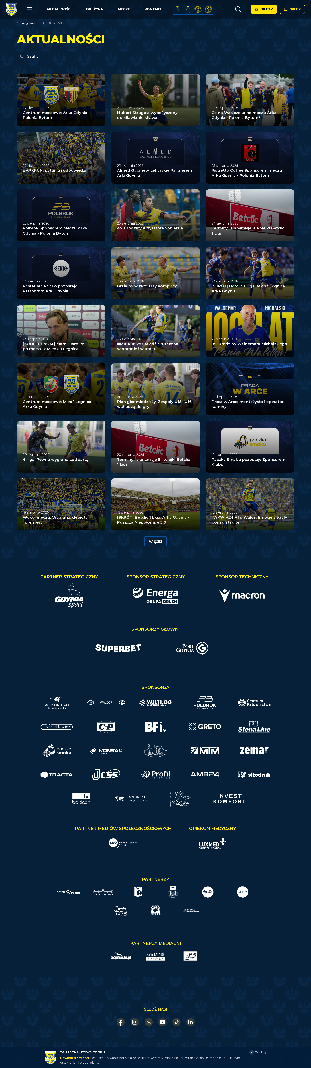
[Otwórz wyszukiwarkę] (238, 9)
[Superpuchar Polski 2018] (208, 9)
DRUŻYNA (94, 9)
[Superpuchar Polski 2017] (198, 9)
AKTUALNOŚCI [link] (52, 23)
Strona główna (26, 23)
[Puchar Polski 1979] (177, 9)
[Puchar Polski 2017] (188, 9)
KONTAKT (153, 9)
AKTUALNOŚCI (59, 9)
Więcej (155, 542)
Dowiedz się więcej (74, 1058)
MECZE (124, 9)
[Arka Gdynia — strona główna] (11, 9)
